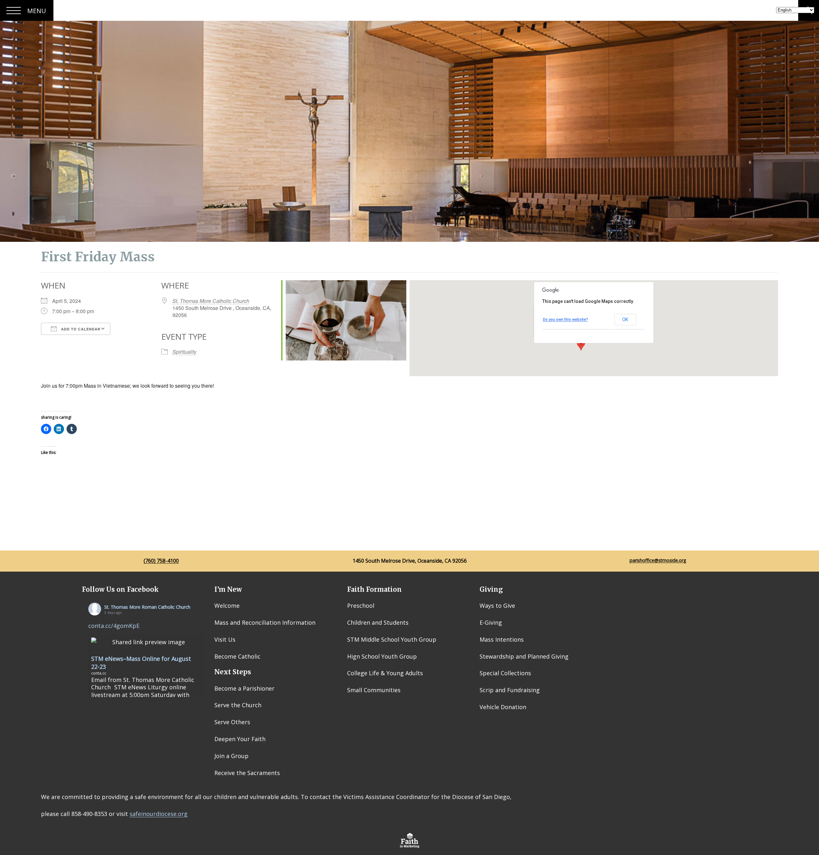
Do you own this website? (565, 319)
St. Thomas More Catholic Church (210, 301)
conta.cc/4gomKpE (113, 625)
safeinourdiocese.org (158, 814)
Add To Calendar (80, 329)
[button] (581, 344)
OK (625, 319)
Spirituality (184, 351)
